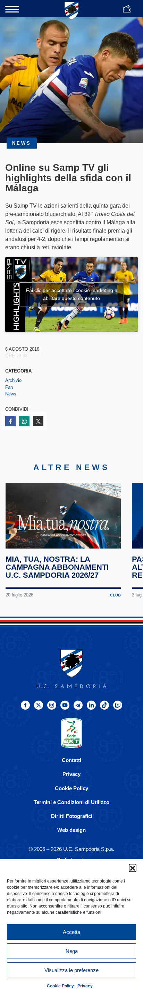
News (10, 393)
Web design (71, 830)
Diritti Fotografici (71, 816)
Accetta (71, 932)
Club (115, 595)
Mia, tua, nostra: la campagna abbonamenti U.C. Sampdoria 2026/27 (57, 567)
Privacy (85, 986)
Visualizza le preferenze (71, 970)
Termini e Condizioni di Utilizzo (71, 802)
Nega (72, 951)
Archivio (13, 380)
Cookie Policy (60, 986)
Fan (9, 387)
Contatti (71, 760)
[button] (132, 867)
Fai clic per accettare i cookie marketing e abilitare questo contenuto (71, 294)
